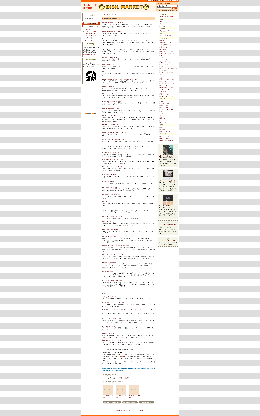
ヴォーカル (163, 81)
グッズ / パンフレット (166, 131)
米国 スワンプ (163, 47)
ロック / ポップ (164, 101)
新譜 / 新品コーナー (165, 31)
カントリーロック (165, 60)
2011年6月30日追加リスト (121, 396)
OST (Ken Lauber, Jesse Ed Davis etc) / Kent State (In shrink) (118, 209)
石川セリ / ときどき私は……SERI (112, 319)
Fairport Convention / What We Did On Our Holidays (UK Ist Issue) (120, 79)
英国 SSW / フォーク (165, 105)
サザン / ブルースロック (166, 62)
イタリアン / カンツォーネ (167, 83)
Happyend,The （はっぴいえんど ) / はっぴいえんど (117, 297)
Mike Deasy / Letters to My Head (111, 194)
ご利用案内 (88, 29)
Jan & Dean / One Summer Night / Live (114, 139)
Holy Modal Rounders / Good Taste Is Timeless (114, 132)
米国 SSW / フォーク (165, 43)
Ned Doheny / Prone (108, 201)
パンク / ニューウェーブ (166, 72)
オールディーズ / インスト (167, 87)
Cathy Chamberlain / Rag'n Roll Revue (112, 31)
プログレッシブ (164, 70)
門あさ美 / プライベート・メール (112, 341)
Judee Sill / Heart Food (108, 181)
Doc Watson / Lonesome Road (110, 72)
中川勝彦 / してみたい (109, 326)
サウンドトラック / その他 (167, 96)
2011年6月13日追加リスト (108, 396)
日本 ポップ (163, 92)
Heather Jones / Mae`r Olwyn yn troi (112, 115)
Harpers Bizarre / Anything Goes (111, 108)
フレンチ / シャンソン (166, 85)
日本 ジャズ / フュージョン (167, 79)
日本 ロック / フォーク (166, 94)
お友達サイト (88, 38)
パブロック (163, 66)
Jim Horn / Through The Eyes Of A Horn (113, 159)
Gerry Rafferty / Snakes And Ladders (112, 101)
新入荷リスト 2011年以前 (166, 140)
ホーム (103, 14)
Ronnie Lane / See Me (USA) (110, 236)
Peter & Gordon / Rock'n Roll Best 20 (112, 216)
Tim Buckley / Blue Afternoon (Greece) (112, 280)
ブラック (162, 75)
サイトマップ (88, 40)
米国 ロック (163, 40)
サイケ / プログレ (164, 107)
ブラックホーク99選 (165, 35)
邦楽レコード (163, 24)
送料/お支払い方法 (90, 33)
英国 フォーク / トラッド (166, 51)
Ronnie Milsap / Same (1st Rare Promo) (113, 255)
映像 (161, 127)
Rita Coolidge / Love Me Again (110, 229)
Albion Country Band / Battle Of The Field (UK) (115, 22)
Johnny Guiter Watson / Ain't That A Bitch (113, 167)
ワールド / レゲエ (164, 89)
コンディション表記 (90, 31)
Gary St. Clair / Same (108, 86)
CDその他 (162, 26)
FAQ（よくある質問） (91, 35)
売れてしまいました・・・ (167, 136)
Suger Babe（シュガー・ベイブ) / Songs (113, 302)
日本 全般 (162, 118)
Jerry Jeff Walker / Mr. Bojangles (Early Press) (114, 152)
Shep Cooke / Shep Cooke (109, 262)
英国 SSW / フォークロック (167, 53)
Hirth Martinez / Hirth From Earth (111, 125)
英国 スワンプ (163, 55)
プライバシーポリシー (138, 410)
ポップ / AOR (163, 57)
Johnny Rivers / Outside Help (110, 174)
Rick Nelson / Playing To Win (110, 222)
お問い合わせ (124, 356)
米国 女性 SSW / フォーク (167, 45)
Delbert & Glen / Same (108, 64)
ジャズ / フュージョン (166, 77)
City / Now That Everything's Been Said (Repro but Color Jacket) (119, 48)
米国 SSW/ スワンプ (165, 103)
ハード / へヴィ (164, 64)
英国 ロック (163, 49)
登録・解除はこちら (89, 54)
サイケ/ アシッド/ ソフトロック (168, 68)
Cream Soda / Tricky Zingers (110, 57)
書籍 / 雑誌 (163, 129)
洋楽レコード (163, 21)
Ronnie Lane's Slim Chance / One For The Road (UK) (116, 245)
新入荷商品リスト (165, 17)
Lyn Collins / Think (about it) (110, 187)
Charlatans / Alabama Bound (110, 39)
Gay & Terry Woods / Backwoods (111, 94)
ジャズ (161, 114)
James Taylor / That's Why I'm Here (112, 145)
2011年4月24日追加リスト (134, 396)
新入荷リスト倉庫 (165, 138)
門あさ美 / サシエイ (108, 333)
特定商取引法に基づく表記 (123, 410)
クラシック (163, 120)
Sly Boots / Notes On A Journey (111, 271)
